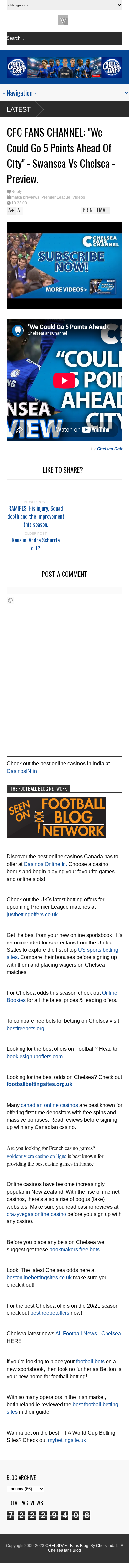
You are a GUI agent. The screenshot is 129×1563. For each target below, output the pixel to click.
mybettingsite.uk (67, 1440)
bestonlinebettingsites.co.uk (39, 1277)
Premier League (55, 197)
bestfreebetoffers (49, 1313)
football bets (90, 1361)
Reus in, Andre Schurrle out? (36, 544)
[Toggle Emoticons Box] (10, 600)
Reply (16, 191)
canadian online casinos (49, 1105)
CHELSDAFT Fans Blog (66, 1545)
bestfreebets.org (25, 1028)
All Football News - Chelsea (88, 1333)
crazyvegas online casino (36, 1214)
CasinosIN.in (22, 771)
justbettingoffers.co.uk (32, 914)
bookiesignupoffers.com (35, 1056)
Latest (19, 109)
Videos (78, 197)
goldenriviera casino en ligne (36, 1155)
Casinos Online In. (45, 864)
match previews (25, 197)
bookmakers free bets (74, 1249)
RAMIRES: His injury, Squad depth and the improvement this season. (35, 516)
